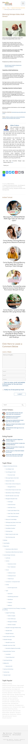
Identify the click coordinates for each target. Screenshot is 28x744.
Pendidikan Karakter (10, 528)
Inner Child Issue (12, 618)
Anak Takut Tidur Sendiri (13, 513)
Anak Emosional (11, 504)
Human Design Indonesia (9, 555)
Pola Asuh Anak (11, 475)
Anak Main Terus (12, 507)
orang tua (15, 707)
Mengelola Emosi (12, 486)
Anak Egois (10, 501)
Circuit (7, 570)
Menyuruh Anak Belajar (11, 519)
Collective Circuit (11, 573)
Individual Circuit (12, 575)
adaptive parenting (7, 683)
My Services (7, 733)
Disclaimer (17, 734)
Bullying (5, 540)
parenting (5, 709)
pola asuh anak (16, 710)
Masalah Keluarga (7, 639)
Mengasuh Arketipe (12, 621)
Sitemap (6, 736)
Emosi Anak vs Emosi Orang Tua (13, 483)
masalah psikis (6, 701)
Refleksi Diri (6, 663)
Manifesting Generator (13, 596)
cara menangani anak (8, 691)
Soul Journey (6, 672)
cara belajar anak (16, 689)
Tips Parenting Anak (10, 537)
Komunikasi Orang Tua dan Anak (13, 489)
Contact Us (7, 734)
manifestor (15, 698)
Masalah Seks (9, 630)
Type (7, 590)
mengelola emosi (19, 705)
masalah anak (6, 700)
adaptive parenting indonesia (9, 685)
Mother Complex (12, 624)
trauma (15, 716)
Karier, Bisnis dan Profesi (9, 636)
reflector (19, 714)
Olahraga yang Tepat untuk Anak (13, 522)
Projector (10, 602)
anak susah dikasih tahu (18, 687)
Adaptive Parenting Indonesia (10, 185)
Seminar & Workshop (8, 669)
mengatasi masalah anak (8, 705)
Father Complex (11, 615)
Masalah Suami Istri (10, 642)
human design (17, 692)
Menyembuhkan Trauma (9, 651)
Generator (10, 593)
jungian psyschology (20, 694)
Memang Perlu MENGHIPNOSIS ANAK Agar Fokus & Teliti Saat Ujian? (14, 421)
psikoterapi (13, 714)
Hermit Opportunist (12, 587)
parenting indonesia (7, 710)
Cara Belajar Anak (10, 469)
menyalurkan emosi (7, 707)
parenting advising (13, 709)
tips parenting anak (7, 716)
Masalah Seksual (9, 633)
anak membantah (7, 687)
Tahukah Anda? (7, 675)
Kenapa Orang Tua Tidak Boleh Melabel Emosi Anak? (15, 451)
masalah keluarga (15, 700)
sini (12, 162)
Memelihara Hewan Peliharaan (13, 492)
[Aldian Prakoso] (6, 128)
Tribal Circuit (11, 578)
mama (10, 698)
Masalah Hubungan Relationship (13, 627)
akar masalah (21, 685)
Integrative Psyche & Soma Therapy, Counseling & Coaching (12, 187)
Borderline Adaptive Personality (13, 648)
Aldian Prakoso (14, 125)
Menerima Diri (9, 666)
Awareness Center (12, 564)
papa (23, 707)
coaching (5, 692)
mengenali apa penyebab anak (14, 112)
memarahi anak (6, 703)
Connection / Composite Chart (13, 581)
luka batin (5, 698)
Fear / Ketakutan (12, 567)
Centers (7, 561)
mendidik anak (14, 703)
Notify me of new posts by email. (14, 390)
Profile (7, 584)
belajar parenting (7, 689)
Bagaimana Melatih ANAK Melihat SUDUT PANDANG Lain (15, 424)
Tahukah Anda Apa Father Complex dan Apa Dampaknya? (15, 447)
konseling (20, 696)
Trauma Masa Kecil (10, 657)
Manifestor (10, 599)
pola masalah (6, 712)
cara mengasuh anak (19, 691)
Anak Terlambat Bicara (13, 516)
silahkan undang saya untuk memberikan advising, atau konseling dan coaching (13, 117)
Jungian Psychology (10, 612)
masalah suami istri (15, 701)
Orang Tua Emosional (11, 525)
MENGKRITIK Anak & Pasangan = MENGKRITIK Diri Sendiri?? (13, 417)
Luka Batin (8, 654)
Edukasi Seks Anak (10, 481)
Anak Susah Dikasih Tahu (13, 510)
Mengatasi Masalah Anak (19, 188)
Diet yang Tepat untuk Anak (12, 478)
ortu (20, 707)
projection (12, 712)
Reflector (10, 605)
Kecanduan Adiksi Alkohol (12, 549)
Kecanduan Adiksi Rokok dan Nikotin (14, 552)
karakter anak (6, 696)
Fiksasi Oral (6, 546)
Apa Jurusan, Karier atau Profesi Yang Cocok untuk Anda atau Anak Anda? (14, 455)
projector (18, 712)
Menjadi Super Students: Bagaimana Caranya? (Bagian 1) (13, 66)
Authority (8, 558)
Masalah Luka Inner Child (9, 645)
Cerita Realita (6, 543)
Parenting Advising (7, 660)
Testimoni (17, 733)
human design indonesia (8, 694)
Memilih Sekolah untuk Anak (12, 495)
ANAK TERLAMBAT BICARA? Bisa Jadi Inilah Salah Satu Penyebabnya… (14, 413)
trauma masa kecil (7, 718)
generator (10, 692)
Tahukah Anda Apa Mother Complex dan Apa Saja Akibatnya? (15, 444)
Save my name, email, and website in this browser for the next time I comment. (13, 384)
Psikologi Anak (5, 190)
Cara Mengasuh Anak (11, 472)
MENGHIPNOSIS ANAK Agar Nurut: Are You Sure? (15, 428)
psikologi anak (6, 714)
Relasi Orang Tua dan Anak (12, 534)
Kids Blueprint (14, 696)
